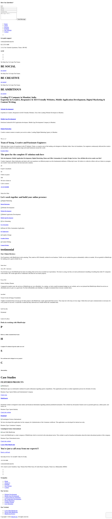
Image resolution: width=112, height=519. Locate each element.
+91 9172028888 (5, 187)
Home (6, 24)
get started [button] (3, 70)
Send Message (21, 19)
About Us (7, 483)
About (6, 25)
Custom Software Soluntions (12, 497)
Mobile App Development (8, 119)
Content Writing (5, 245)
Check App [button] (4, 395)
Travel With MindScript (11, 512)
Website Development (7, 109)
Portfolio (6, 28)
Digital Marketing (6, 129)
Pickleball (3, 416)
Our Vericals (8, 486)
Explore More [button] (4, 151)
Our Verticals (7, 30)
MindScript (14, 517)
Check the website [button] (6, 412)
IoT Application (4, 231)
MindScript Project (10, 514)
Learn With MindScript (8, 444)
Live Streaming (4, 224)
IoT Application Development (13, 499)
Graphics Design (5, 238)
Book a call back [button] (5, 452)
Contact (6, 32)
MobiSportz (4, 398)
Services (6, 27)
